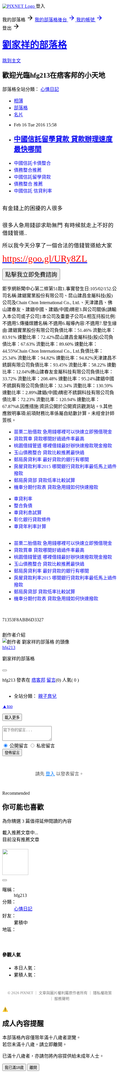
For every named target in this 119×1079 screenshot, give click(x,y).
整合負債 (23, 505)
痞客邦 (38, 680)
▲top (7, 706)
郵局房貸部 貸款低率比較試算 (44, 480)
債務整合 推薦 (28, 184)
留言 (51, 680)
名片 (18, 114)
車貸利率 (23, 498)
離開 (33, 1067)
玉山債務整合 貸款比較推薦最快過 (49, 452)
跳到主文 (11, 60)
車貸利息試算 (28, 512)
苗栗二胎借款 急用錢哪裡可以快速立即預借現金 (63, 431)
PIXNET (26, 993)
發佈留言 (12, 753)
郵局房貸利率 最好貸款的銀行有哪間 (51, 459)
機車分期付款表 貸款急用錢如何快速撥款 (56, 487)
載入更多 (12, 717)
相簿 (18, 100)
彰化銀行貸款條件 (32, 519)
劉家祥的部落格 (34, 45)
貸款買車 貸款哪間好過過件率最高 (49, 438)
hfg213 (8, 647)
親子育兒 (47, 696)
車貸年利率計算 (30, 526)
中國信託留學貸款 (32, 177)
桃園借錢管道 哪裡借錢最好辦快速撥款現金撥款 (63, 445)
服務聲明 (61, 998)
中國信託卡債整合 (32, 163)
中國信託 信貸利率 (33, 190)
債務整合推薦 (28, 170)
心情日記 (49, 89)
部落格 (21, 107)
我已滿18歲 (14, 1067)
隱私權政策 (102, 993)
